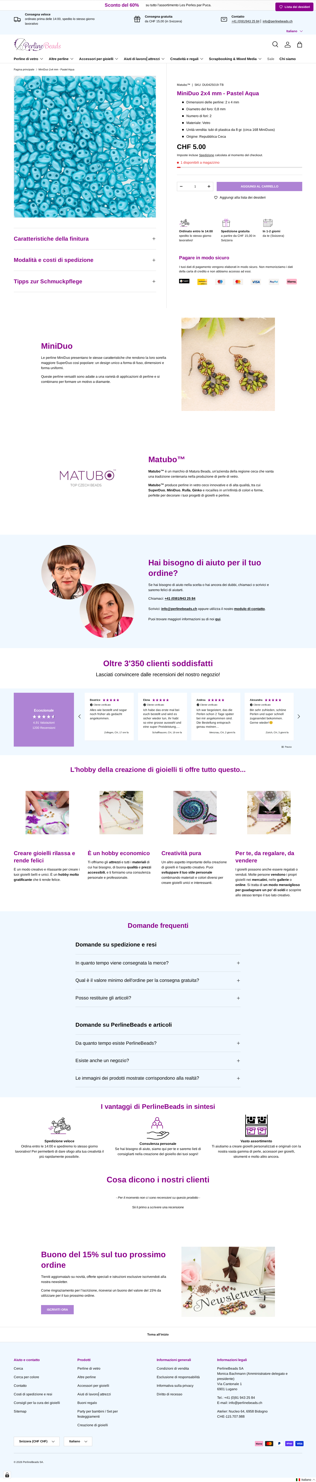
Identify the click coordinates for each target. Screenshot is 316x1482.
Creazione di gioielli (92, 1425)
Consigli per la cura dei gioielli (37, 1403)
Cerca (18, 1368)
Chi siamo (287, 59)
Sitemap (20, 1411)
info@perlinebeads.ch (278, 21)
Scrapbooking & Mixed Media (233, 59)
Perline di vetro (26, 59)
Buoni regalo (87, 1403)
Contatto (20, 1385)
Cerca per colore (26, 1377)
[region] (189, 716)
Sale (270, 59)
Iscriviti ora (57, 1309)
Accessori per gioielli (96, 59)
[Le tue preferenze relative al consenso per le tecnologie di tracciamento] (7, 1475)
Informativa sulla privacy (175, 1385)
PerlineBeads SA (33, 1462)
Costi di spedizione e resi (33, 1394)
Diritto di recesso (169, 1394)
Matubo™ (183, 84)
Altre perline (59, 59)
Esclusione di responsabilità (178, 1377)
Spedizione (206, 155)
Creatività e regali (184, 59)
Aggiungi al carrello (259, 186)
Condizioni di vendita (173, 1368)
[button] (299, 44)
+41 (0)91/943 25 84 (245, 21)
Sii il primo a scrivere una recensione (158, 1207)
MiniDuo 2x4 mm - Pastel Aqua (56, 69)
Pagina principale (24, 69)
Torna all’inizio (158, 1334)
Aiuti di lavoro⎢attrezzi (142, 59)
